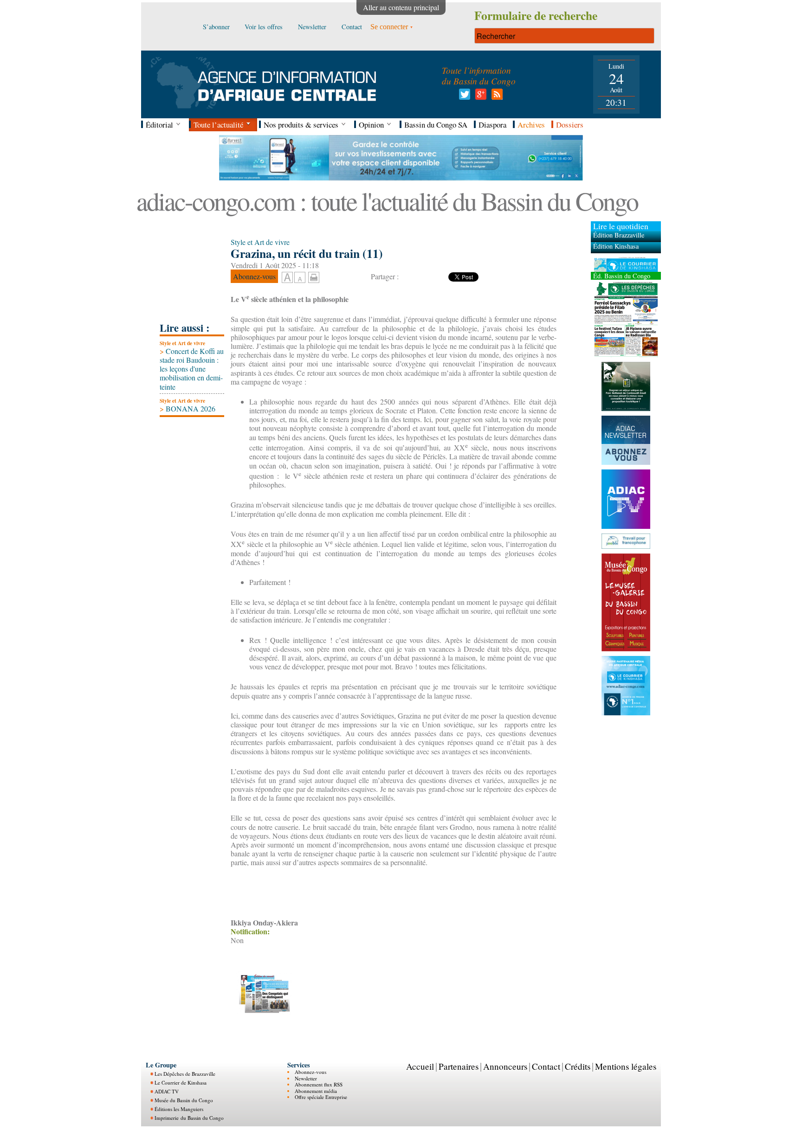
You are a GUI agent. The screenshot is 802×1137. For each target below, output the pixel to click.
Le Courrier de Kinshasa (181, 1082)
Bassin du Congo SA (435, 124)
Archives (531, 124)
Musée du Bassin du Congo (184, 1100)
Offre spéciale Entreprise (321, 1096)
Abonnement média (316, 1090)
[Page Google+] (479, 96)
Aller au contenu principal (401, 7)
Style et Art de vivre (182, 343)
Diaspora (492, 124)
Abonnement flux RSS (319, 1084)
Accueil (420, 1066)
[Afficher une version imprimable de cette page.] (314, 276)
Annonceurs (505, 1066)
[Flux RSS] (495, 96)
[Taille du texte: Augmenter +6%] (287, 278)
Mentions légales (625, 1066)
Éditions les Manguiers (179, 1108)
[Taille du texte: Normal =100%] (299, 278)
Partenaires (459, 1066)
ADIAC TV (167, 1091)
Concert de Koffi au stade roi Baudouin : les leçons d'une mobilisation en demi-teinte (192, 369)
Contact (546, 1066)
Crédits (577, 1066)
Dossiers (569, 124)
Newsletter (306, 1078)
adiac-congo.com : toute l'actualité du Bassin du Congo (387, 200)
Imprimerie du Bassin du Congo (189, 1117)
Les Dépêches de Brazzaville (185, 1073)
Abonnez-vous (310, 1071)
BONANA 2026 (187, 408)
